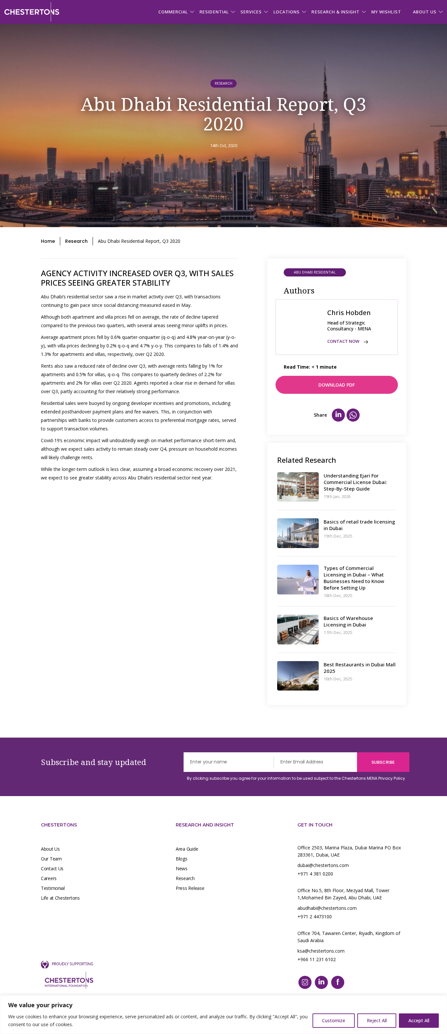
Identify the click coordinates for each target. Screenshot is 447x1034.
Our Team (51, 859)
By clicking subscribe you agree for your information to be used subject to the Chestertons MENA (296, 778)
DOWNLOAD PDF (336, 385)
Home (48, 241)
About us (425, 12)
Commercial (173, 12)
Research (76, 241)
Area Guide (187, 849)
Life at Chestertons (60, 898)
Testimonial (53, 888)
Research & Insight (336, 12)
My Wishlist (386, 12)
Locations (287, 12)
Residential (214, 12)
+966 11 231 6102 (316, 959)
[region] (223, 1014)
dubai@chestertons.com (323, 865)
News (182, 868)
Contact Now (343, 341)
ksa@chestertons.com (321, 951)
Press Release (190, 888)
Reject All (377, 1020)
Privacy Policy (391, 778)
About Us (50, 849)
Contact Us (52, 868)
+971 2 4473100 (314, 916)
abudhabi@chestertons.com (327, 908)
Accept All (418, 1020)
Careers (49, 878)
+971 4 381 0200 (315, 874)
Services (251, 12)
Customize (333, 1020)
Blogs (182, 859)
